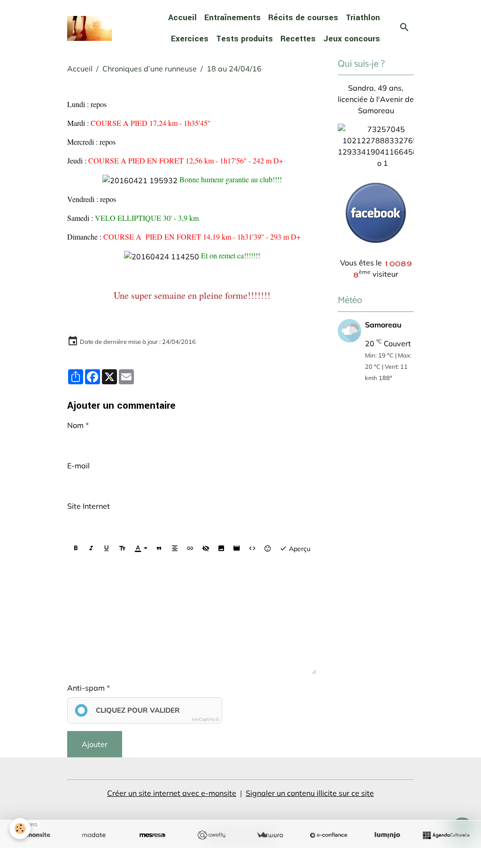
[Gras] (76, 548)
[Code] (252, 548)
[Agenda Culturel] (446, 835)
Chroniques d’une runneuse (149, 68)
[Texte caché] (206, 548)
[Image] (221, 548)
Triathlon (363, 17)
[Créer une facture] (269, 835)
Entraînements (232, 17)
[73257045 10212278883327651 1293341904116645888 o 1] (382, 145)
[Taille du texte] (122, 548)
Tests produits (244, 39)
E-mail (78, 465)
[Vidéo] (237, 548)
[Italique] (91, 548)
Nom (75, 425)
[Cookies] (20, 828)
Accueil (182, 17)
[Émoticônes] (268, 548)
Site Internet (88, 506)
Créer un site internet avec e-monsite (171, 793)
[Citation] (159, 548)
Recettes (298, 39)
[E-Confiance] (328, 835)
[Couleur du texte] (141, 548)
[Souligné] (107, 548)
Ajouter (95, 744)
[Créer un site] (35, 835)
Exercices (190, 39)
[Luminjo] (387, 835)
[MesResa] (152, 835)
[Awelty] (211, 835)
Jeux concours (351, 39)
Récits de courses (303, 17)
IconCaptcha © (205, 719)
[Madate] (93, 835)
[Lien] (190, 548)
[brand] (89, 28)
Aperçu (298, 549)
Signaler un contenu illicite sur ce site (310, 793)
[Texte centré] (175, 548)
